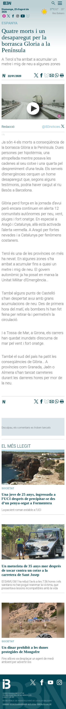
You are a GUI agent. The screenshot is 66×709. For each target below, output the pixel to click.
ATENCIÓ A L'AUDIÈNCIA (18, 704)
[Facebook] (13, 16)
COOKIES (6, 704)
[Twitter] (36, 75)
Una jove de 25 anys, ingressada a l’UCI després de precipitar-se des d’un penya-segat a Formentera (29, 498)
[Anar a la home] (4, 16)
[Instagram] (17, 16)
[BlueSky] (28, 16)
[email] (51, 75)
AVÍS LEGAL (32, 704)
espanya (9, 23)
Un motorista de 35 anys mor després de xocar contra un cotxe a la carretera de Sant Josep (31, 570)
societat (8, 488)
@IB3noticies (51, 127)
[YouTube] (23, 16)
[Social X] (8, 16)
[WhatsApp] (56, 75)
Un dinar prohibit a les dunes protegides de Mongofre (25, 649)
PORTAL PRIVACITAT (44, 704)
